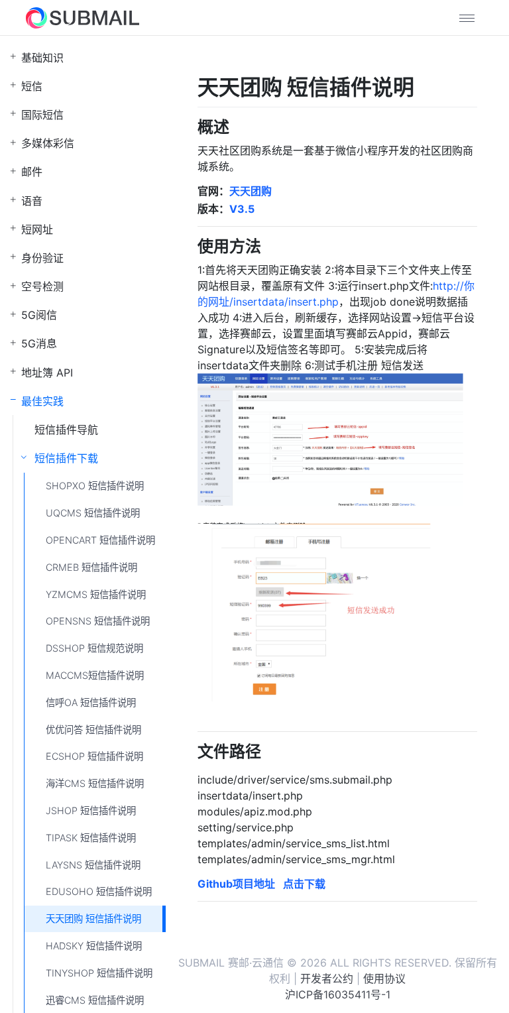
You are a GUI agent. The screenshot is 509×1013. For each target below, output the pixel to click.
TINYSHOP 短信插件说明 (99, 973)
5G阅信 (39, 315)
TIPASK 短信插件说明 (91, 837)
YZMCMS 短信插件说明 (96, 594)
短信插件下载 (66, 458)
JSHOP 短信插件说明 (91, 810)
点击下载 (304, 883)
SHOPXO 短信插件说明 (95, 485)
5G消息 (39, 343)
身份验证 (42, 258)
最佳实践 (42, 401)
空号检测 (42, 286)
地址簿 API (47, 372)
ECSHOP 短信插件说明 (94, 756)
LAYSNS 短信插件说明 (93, 864)
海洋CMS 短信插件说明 (95, 783)
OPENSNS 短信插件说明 (98, 620)
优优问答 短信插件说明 (93, 729)
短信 (31, 86)
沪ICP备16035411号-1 (337, 994)
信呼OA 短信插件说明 (91, 702)
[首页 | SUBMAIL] (82, 18)
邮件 (31, 171)
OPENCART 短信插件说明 (100, 540)
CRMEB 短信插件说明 (91, 567)
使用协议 (384, 978)
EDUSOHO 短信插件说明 (99, 891)
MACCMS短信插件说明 (95, 675)
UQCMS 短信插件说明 (93, 512)
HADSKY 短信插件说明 (94, 945)
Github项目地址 (236, 883)
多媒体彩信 (47, 143)
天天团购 (250, 191)
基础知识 (42, 57)
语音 (31, 201)
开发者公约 (326, 978)
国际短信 (42, 114)
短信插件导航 (66, 429)
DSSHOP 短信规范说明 (94, 648)
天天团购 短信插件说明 (93, 918)
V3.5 (241, 208)
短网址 (37, 229)
